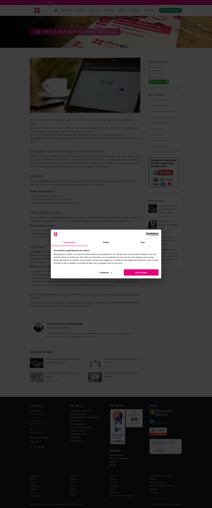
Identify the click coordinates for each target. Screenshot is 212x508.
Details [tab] (106, 242)
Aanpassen (104, 272)
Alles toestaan (141, 272)
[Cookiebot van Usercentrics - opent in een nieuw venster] (148, 234)
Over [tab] (143, 242)
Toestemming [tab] (69, 242)
